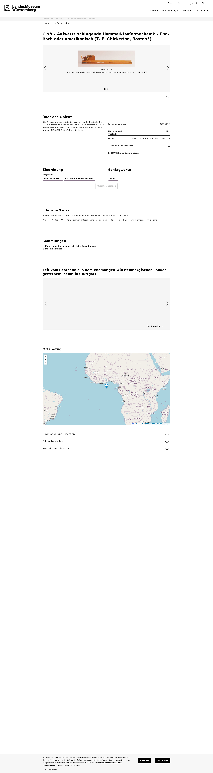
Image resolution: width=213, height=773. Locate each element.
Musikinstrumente (55, 249)
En (208, 3)
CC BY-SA (142, 72)
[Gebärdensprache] (203, 3)
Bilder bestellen (53, 441)
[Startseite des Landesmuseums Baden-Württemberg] (22, 9)
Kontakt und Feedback (57, 448)
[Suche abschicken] (191, 3)
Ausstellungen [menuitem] (170, 10)
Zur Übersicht (154, 326)
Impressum (48, 765)
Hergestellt (48, 175)
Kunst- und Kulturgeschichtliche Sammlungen (70, 246)
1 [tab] (105, 89)
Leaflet (138, 424)
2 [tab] (108, 89)
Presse (171, 3)
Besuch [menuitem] (154, 10)
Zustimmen (163, 760)
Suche (180, 3)
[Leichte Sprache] (197, 3)
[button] (106, 386)
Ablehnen (144, 760)
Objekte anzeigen (106, 186)
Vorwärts (167, 67)
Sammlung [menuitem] (203, 10)
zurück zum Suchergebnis (58, 23)
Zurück (45, 67)
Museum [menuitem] (188, 10)
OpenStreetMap (153, 424)
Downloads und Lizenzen (59, 434)
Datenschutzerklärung (111, 763)
